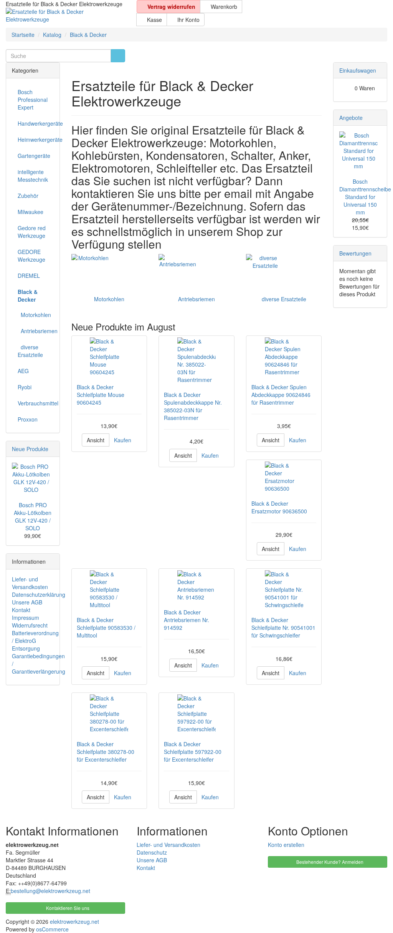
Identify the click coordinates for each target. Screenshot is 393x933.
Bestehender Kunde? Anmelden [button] (329, 861)
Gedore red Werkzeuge (32, 231)
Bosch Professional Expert (33, 99)
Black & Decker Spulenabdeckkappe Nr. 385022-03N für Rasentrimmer (193, 406)
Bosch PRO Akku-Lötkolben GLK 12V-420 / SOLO (32, 516)
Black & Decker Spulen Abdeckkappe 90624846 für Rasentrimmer (280, 394)
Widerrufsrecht (30, 625)
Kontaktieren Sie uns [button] (67, 908)
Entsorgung (26, 648)
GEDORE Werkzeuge (31, 255)
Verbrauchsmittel (36, 403)
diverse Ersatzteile (284, 299)
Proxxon (28, 419)
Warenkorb (223, 6)
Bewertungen (355, 253)
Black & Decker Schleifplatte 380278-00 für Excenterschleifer (105, 751)
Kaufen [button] (122, 440)
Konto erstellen (286, 844)
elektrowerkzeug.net (74, 921)
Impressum (25, 617)
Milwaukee (30, 212)
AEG (23, 371)
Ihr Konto (188, 19)
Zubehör (28, 195)
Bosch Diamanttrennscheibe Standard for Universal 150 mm (365, 197)
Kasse (153, 19)
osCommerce (52, 929)
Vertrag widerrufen (170, 6)
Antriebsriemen (196, 299)
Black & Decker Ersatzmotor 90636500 (279, 507)
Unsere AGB (27, 602)
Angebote (351, 117)
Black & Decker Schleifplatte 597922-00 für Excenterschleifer (192, 751)
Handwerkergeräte (36, 123)
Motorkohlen (109, 299)
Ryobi (24, 387)
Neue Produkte (30, 449)
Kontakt (21, 610)
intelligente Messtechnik (33, 175)
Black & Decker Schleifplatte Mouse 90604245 (100, 394)
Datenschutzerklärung (38, 594)
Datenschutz (152, 852)
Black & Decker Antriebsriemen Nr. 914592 (186, 619)
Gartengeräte (34, 155)
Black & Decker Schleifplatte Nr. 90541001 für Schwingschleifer (283, 627)
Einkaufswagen (357, 70)
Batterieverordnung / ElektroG (35, 636)
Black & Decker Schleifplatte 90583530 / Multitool (106, 627)
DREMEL (29, 275)
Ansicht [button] (95, 440)
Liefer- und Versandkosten (30, 583)
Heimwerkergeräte (36, 139)
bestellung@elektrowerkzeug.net (50, 891)
